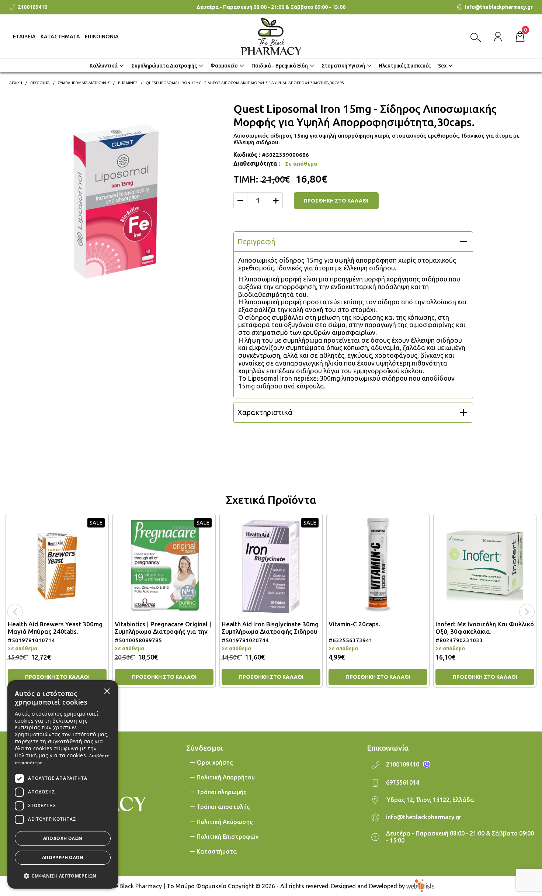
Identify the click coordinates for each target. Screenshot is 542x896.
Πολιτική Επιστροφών (227, 836)
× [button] (107, 690)
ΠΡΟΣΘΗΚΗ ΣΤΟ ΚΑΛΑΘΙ (336, 201)
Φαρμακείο (224, 66)
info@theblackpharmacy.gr (423, 817)
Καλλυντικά (104, 66)
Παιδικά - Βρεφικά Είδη (279, 66)
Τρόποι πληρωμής (221, 792)
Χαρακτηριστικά (264, 412)
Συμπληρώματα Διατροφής (164, 66)
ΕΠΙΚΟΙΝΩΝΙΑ (102, 36)
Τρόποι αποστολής (223, 806)
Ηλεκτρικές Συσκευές (405, 66)
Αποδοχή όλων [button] (63, 838)
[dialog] (62, 784)
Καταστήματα (217, 851)
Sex (442, 66)
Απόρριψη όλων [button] (62, 857)
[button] (63, 875)
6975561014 (402, 782)
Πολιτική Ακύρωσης (225, 822)
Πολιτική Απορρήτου (226, 777)
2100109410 (402, 764)
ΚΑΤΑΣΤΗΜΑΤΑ (60, 36)
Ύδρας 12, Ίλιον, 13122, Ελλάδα (430, 799)
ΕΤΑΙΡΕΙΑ (24, 36)
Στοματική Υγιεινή (343, 66)
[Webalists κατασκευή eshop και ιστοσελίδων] (420, 885)
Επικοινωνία (388, 748)
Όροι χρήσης (215, 762)
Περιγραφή (256, 241)
